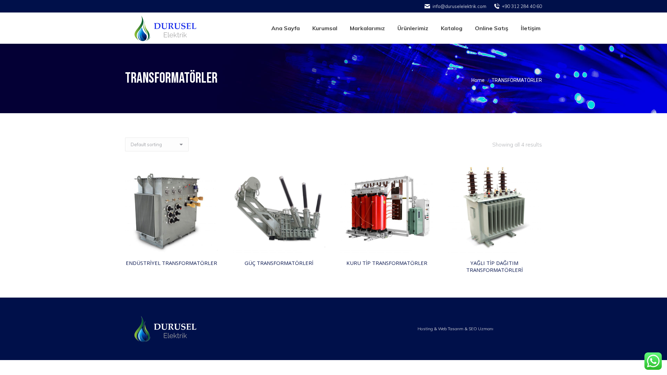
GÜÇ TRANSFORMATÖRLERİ (279, 262)
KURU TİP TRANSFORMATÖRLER (386, 262)
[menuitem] (285, 28)
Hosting (425, 328)
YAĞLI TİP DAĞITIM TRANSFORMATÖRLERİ (494, 266)
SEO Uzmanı (481, 328)
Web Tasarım (450, 328)
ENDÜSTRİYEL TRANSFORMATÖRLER (171, 262)
